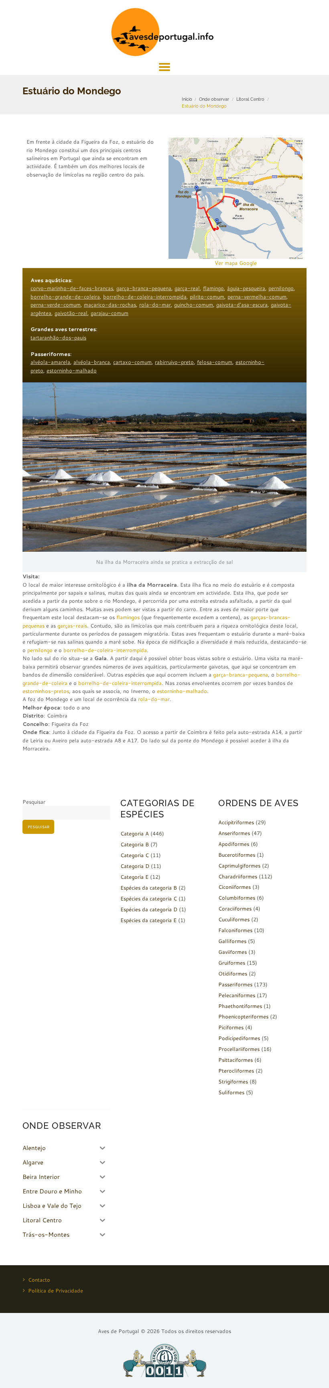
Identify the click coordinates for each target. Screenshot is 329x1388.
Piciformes (231, 1027)
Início (187, 99)
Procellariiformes (239, 1049)
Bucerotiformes (236, 854)
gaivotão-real (71, 313)
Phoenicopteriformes (243, 1016)
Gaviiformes (232, 951)
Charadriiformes (237, 876)
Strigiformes (233, 1081)
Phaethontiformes (240, 1006)
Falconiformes (235, 930)
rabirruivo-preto (174, 362)
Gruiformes (231, 962)
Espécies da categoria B (148, 887)
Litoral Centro (250, 99)
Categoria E (134, 876)
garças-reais (72, 625)
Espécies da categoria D (148, 909)
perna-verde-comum (55, 304)
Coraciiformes (235, 908)
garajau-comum (109, 313)
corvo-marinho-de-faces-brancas (71, 288)
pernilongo (281, 288)
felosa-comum (214, 362)
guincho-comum (193, 304)
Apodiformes (233, 843)
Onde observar (214, 99)
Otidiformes (232, 973)
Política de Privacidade (55, 1290)
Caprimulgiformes (239, 865)
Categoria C (134, 855)
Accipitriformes (236, 822)
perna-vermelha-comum (256, 296)
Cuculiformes (234, 919)
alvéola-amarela (50, 362)
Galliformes (232, 941)
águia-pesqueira (246, 288)
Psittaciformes (235, 1059)
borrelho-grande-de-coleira (65, 296)
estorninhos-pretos (45, 691)
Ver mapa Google (236, 262)
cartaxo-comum (132, 362)
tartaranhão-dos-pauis (58, 337)
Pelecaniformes (236, 995)
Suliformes (231, 1092)
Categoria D (134, 866)
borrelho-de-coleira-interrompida (145, 296)
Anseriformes (234, 833)
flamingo (213, 288)
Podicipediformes (239, 1038)
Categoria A (134, 833)
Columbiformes (236, 897)
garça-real (187, 288)
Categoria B (134, 844)
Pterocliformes (236, 1070)
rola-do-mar (155, 304)
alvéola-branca (91, 362)
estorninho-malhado (72, 370)
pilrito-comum (207, 296)
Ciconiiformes (234, 886)
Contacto (39, 1279)
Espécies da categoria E (148, 920)
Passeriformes (235, 984)
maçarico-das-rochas (110, 304)
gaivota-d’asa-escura (242, 304)
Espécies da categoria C (148, 898)
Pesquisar (33, 801)
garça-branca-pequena (143, 288)
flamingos (128, 617)
